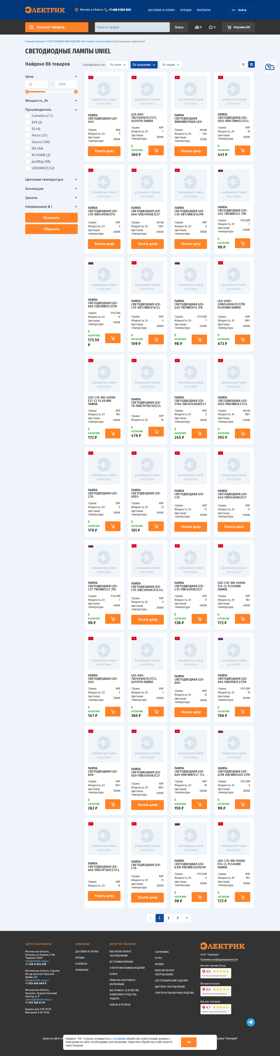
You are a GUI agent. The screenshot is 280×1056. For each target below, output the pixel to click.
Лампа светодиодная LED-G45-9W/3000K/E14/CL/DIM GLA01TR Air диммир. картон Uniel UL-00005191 (104, 679)
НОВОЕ (113, 973)
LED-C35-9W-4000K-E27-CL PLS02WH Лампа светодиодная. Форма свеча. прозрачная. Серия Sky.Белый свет (102, 401)
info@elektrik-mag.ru (37, 961)
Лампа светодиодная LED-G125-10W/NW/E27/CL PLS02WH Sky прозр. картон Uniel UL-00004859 (233, 401)
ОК (189, 1042)
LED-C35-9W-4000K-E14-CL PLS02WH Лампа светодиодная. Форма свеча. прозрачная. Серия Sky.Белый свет (232, 586)
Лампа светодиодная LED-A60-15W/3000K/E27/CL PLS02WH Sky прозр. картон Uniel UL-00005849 (103, 771)
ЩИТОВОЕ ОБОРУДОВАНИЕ (170, 986)
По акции (168, 65)
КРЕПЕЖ (159, 964)
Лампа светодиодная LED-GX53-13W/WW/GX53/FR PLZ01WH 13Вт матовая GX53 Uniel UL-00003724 (146, 493)
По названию (142, 65)
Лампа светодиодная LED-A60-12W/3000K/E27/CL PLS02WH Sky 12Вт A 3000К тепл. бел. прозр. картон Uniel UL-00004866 (189, 679)
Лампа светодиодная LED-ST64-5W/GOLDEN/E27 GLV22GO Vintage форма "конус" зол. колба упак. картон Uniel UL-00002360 (190, 401)
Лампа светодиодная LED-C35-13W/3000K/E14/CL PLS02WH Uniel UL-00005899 (189, 494)
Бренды (185, 10)
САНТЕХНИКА (162, 951)
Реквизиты (81, 969)
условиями (119, 1038)
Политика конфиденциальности (219, 959)
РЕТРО (158, 958)
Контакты (203, 10)
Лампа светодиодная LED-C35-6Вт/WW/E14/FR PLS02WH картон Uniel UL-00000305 (189, 211)
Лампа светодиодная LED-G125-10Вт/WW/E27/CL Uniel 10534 (233, 118)
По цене (115, 65)
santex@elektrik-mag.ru (38, 999)
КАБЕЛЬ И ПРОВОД (120, 1004)
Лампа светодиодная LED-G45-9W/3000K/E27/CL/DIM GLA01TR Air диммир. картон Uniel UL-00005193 (104, 118)
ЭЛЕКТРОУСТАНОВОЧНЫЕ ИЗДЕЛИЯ (174, 992)
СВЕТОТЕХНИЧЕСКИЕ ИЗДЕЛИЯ (171, 980)
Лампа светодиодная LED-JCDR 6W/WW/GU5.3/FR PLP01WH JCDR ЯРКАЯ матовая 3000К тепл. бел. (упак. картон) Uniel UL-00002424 (234, 771)
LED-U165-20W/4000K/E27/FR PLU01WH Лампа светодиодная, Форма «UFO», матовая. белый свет (234, 304)
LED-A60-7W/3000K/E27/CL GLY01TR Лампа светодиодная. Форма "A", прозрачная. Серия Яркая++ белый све (145, 118)
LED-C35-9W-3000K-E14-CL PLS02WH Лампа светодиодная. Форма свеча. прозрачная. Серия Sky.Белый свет (232, 864)
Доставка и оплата (161, 10)
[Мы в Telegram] (251, 1025)
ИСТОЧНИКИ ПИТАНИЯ (121, 961)
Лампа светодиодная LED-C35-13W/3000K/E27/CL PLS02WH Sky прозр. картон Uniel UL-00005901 (146, 865)
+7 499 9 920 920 (120, 10)
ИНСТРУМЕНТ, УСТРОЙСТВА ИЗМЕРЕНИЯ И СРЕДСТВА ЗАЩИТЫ (124, 994)
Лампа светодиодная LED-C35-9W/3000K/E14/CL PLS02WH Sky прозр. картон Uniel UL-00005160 (147, 587)
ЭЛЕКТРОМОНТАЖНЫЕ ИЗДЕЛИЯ (127, 967)
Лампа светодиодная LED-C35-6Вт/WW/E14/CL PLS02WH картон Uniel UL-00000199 (146, 304)
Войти (242, 10)
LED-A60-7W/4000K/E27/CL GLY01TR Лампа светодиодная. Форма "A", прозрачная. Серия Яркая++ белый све (145, 679)
